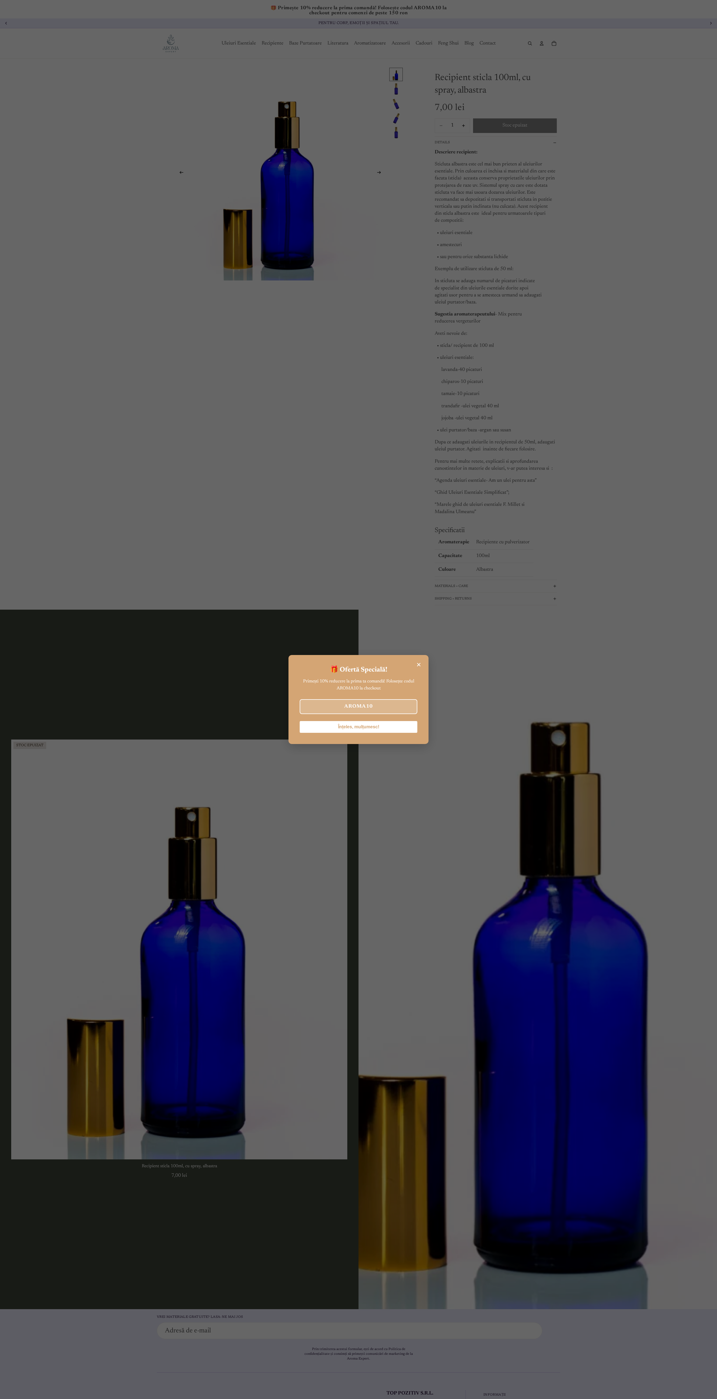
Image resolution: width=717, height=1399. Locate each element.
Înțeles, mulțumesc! (358, 726)
